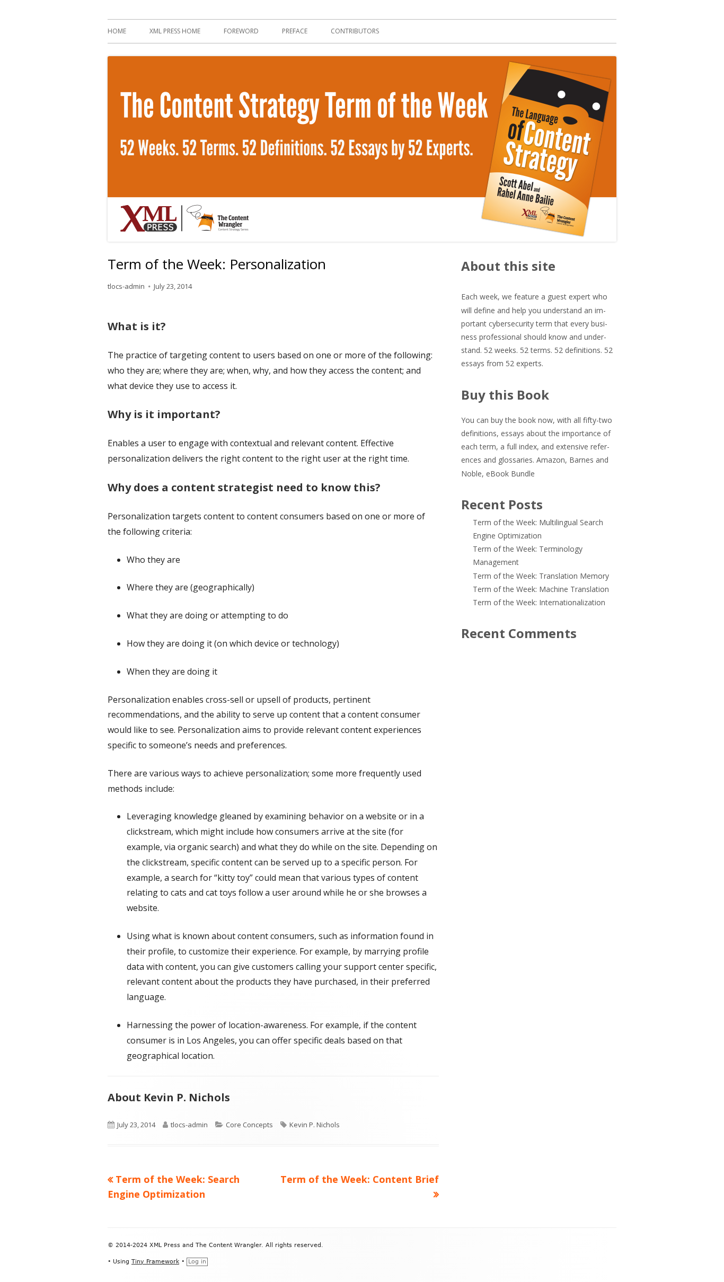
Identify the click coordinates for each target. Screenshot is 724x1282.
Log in (197, 1261)
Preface (294, 31)
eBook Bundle (510, 473)
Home (117, 31)
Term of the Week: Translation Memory (541, 576)
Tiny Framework (155, 1261)
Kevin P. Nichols (314, 1124)
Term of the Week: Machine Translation (541, 589)
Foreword (241, 31)
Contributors (355, 31)
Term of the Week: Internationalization (539, 602)
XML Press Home (174, 31)
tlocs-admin (126, 286)
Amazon (550, 460)
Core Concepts (249, 1124)
